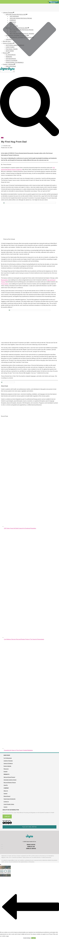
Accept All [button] (33, 938)
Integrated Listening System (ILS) (16, 35)
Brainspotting (4, 280)
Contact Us (6, 801)
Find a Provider (11, 66)
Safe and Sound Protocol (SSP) (16, 14)
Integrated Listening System (10, 779)
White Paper (10, 51)
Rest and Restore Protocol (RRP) (17, 28)
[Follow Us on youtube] (10, 823)
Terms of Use (31, 846)
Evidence (13, 20)
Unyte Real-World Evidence (15, 45)
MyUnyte (12, 24)
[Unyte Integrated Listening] (7, 70)
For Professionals (8, 758)
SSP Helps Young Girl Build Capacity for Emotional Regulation (20, 528)
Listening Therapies (8, 12)
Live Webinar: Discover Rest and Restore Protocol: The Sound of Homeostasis (24, 639)
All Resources (11, 54)
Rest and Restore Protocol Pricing (21, 29)
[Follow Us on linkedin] (6, 823)
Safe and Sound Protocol (9, 777)
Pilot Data (13, 31)
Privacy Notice (31, 844)
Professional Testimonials (15, 62)
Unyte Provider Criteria (9, 804)
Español (5, 771)
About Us (6, 790)
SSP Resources (11, 58)
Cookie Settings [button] (27, 938)
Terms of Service (31, 848)
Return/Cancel (7, 796)
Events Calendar (11, 60)
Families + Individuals (8, 64)
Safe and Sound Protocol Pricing (21, 18)
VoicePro (9, 39)
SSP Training (14, 26)
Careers (5, 807)
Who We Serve (7, 41)
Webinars (9, 56)
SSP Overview (14, 16)
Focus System (4, 283)
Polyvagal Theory (12, 49)
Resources (5, 52)
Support (5, 793)
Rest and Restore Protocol (10, 782)
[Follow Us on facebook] (4, 823)
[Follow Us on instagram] (8, 823)
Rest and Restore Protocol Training (22, 33)
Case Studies (10, 47)
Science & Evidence (8, 43)
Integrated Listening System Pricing (22, 37)
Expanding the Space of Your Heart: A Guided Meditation (18, 750)
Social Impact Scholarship (9, 798)
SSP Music (13, 22)
